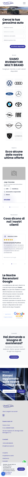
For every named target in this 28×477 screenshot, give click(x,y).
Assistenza (5, 458)
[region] (14, 187)
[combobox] (14, 27)
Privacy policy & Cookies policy (7, 473)
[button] (3, 473)
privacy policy (17, 396)
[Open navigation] (24, 3)
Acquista (5, 453)
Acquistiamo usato (8, 455)
